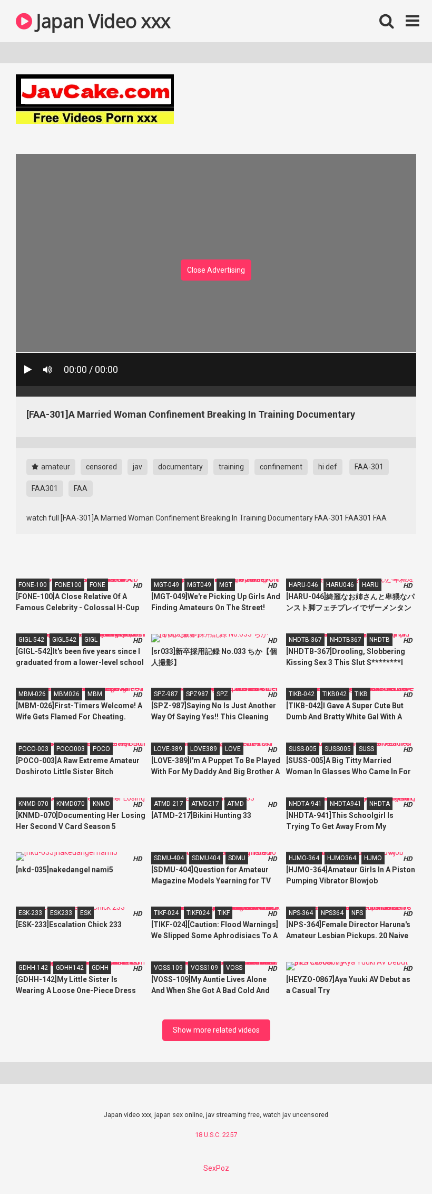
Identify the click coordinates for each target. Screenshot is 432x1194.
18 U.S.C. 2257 (216, 1135)
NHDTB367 (345, 639)
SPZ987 (197, 694)
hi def (327, 467)
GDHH (100, 967)
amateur (55, 467)
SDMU (237, 858)
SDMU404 (206, 858)
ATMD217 (205, 803)
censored (101, 467)
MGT (225, 585)
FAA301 (45, 488)
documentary (180, 467)
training (231, 467)
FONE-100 (32, 585)
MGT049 (199, 585)
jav (137, 467)
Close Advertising (216, 270)
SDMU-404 (169, 858)
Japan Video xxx (101, 21)
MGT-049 (166, 585)
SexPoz (216, 1168)
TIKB (361, 694)
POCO (101, 749)
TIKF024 (198, 913)
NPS (357, 913)
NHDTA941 (345, 803)
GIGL (90, 639)
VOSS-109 (168, 967)
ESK (85, 913)
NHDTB (379, 639)
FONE (97, 585)
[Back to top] (396, 1162)
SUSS (366, 749)
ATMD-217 (168, 803)
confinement (281, 467)
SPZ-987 (166, 694)
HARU (370, 585)
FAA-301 (369, 467)
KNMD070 (70, 803)
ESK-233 (30, 913)
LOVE (233, 749)
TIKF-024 (166, 913)
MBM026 (67, 694)
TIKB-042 (302, 694)
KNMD (101, 803)
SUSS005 (338, 749)
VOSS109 (204, 967)
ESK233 (61, 913)
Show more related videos (216, 1030)
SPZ (222, 694)
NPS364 (332, 913)
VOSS (234, 967)
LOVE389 (203, 749)
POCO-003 (33, 749)
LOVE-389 (168, 749)
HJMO (373, 858)
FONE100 (68, 585)
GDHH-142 (33, 967)
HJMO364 (341, 858)
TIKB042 (334, 694)
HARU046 (340, 585)
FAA (80, 488)
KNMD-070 (33, 803)
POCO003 (70, 749)
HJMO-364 (304, 858)
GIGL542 (64, 639)
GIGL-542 (31, 639)
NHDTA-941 (305, 803)
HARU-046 (303, 585)
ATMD (235, 803)
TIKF (224, 913)
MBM (94, 694)
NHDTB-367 (305, 639)
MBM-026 (32, 694)
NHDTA (379, 803)
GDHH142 (70, 967)
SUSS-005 (303, 749)
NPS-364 (301, 913)
